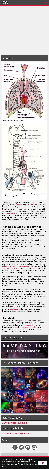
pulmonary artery (9, 266)
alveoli (28, 325)
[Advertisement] (24, 30)
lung (32, 205)
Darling (8, 3)
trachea (28, 207)
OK (42, 463)
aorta (34, 268)
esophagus (13, 309)
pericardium (25, 266)
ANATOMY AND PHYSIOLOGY (15, 423)
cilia (18, 217)
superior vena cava (9, 268)
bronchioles (10, 213)
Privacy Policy (23, 464)
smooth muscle (29, 327)
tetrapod (18, 205)
